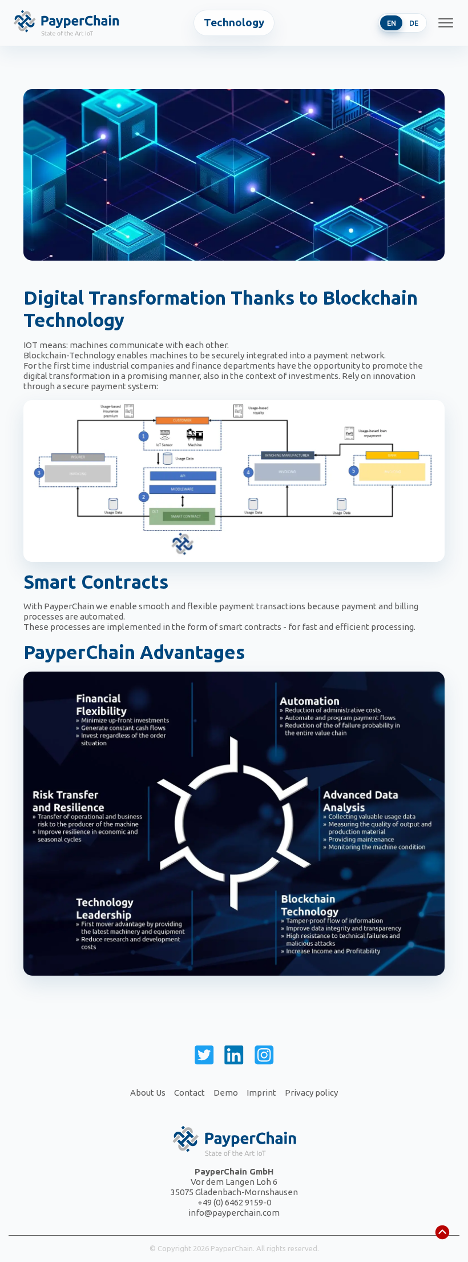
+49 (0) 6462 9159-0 (234, 1202)
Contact (189, 1092)
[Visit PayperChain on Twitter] (204, 1057)
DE (413, 23)
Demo (225, 1092)
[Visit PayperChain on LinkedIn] (234, 1057)
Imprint (261, 1092)
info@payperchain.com (234, 1212)
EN (391, 23)
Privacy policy (311, 1092)
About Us (148, 1092)
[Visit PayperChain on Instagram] (264, 1057)
